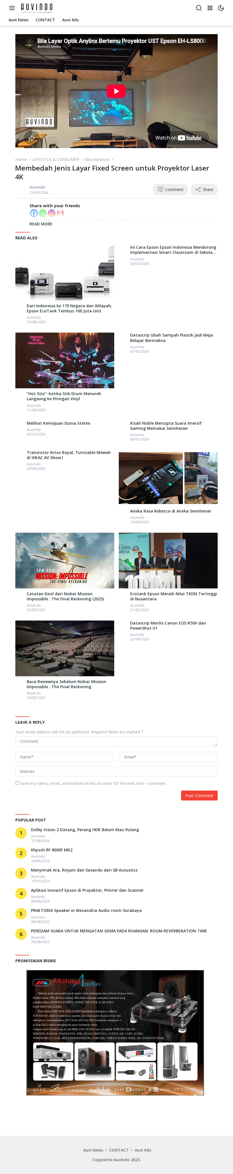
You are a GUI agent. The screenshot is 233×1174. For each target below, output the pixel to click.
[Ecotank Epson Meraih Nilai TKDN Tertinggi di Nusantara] (168, 560)
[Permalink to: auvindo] (21, 189)
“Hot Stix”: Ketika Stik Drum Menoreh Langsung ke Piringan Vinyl (64, 396)
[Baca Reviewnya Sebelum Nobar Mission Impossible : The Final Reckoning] (64, 648)
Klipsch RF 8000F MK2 (51, 850)
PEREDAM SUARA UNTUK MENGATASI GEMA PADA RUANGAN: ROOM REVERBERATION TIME (119, 931)
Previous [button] (194, 1098)
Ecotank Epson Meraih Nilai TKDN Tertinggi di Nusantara (173, 596)
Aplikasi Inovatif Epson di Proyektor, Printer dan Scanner (87, 890)
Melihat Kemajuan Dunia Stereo (58, 423)
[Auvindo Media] (38, 7)
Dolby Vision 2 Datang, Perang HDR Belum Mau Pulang (85, 829)
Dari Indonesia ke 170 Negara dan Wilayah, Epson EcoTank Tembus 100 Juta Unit (69, 308)
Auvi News (93, 1150)
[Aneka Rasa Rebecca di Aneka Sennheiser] (168, 478)
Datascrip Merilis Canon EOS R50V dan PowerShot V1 (168, 626)
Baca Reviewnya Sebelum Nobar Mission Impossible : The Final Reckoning (66, 684)
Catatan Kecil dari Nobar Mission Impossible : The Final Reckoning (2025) (65, 596)
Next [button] (207, 1098)
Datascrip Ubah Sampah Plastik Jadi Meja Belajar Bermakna (171, 338)
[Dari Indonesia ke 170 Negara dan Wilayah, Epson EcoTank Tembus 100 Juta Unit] (64, 272)
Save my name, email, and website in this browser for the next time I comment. (93, 783)
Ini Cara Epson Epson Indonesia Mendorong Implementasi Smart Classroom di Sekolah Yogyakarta (173, 250)
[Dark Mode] (221, 8)
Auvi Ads (143, 1150)
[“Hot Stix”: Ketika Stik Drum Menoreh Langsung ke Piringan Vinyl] (64, 360)
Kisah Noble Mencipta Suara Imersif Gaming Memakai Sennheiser (166, 426)
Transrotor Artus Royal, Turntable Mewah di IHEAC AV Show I (69, 455)
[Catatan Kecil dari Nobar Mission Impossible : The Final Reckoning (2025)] (64, 560)
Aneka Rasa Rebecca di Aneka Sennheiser (170, 511)
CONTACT (119, 1150)
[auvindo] (21, 307)
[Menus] (13, 8)
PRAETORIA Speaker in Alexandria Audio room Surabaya (86, 910)
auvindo (37, 187)
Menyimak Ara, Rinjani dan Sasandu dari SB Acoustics (84, 870)
